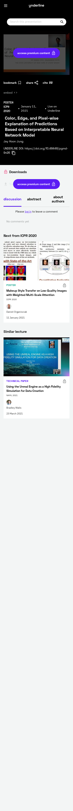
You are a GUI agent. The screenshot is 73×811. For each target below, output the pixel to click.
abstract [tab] (34, 199)
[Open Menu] (5, 5)
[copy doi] (15, 153)
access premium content (33, 53)
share (29, 82)
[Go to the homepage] (36, 5)
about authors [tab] (58, 199)
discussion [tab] (12, 199)
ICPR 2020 (28, 235)
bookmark (10, 82)
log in (28, 211)
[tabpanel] (36, 217)
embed (8, 92)
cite (45, 82)
